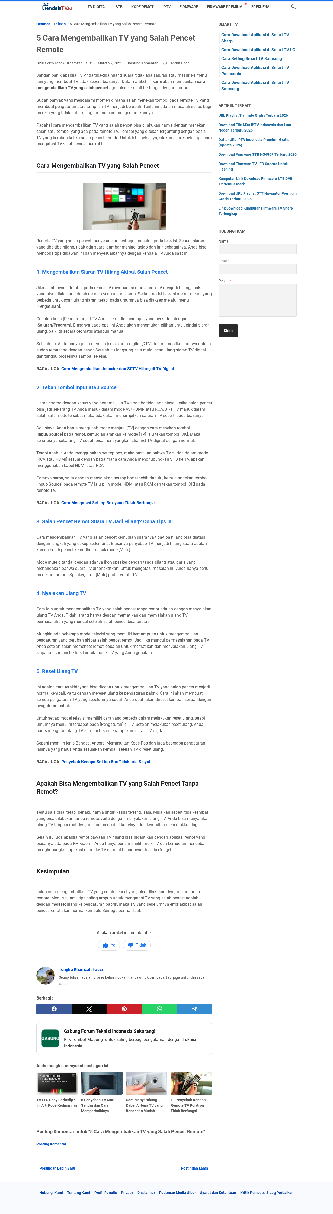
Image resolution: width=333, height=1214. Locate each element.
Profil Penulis (105, 1193)
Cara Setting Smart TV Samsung (251, 58)
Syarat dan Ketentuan (218, 1193)
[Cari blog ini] (293, 7)
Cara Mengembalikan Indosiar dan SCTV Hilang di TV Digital (117, 368)
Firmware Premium (224, 7)
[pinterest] (124, 1009)
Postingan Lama (194, 1168)
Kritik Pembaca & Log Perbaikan (266, 1193)
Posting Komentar (143, 63)
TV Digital (97, 7)
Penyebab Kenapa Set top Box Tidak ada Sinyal (105, 761)
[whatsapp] (159, 1009)
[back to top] (322, 1202)
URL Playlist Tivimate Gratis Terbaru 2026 (253, 115)
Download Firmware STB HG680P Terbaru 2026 (258, 154)
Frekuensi (261, 7)
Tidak (141, 945)
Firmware (189, 7)
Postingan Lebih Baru (57, 1168)
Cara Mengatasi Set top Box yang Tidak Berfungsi (108, 502)
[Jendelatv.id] (57, 7)
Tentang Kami (78, 1193)
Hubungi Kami (51, 1193)
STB (119, 7)
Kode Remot (142, 7)
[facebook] (54, 1009)
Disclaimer (146, 1193)
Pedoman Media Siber (177, 1193)
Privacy (127, 1193)
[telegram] (194, 1009)
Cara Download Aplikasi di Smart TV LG (258, 49)
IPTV (167, 7)
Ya (113, 945)
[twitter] (89, 1009)
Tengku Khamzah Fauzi (81, 969)
